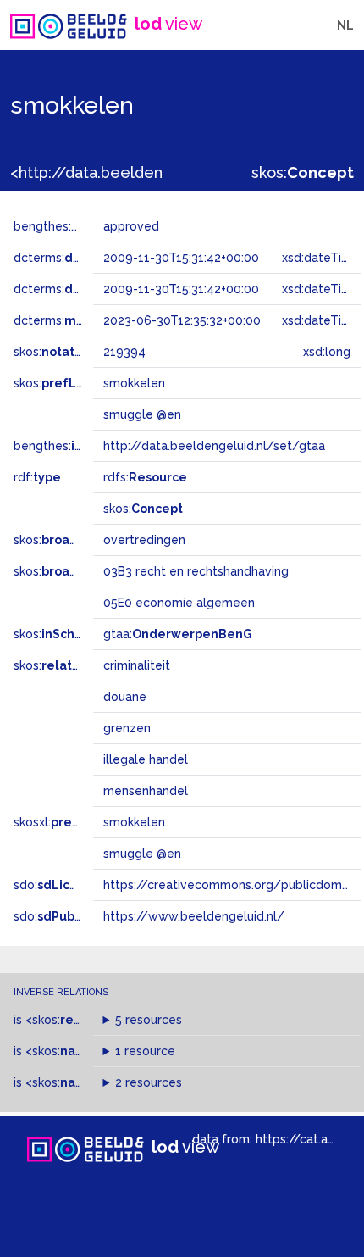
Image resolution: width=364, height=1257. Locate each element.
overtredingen (144, 540)
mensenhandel (145, 791)
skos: (302, 172)
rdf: (37, 477)
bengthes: (61, 226)
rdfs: (145, 477)
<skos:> (69, 1019)
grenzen (127, 728)
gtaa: (177, 634)
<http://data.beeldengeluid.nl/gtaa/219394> (172, 172)
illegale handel (145, 759)
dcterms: (83, 257)
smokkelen (134, 822)
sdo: (57, 885)
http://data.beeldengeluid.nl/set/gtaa (214, 446)
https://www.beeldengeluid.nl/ (193, 916)
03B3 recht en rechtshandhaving (196, 571)
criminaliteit (136, 665)
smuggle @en (142, 853)
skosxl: (63, 822)
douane (124, 697)
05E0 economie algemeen (179, 602)
